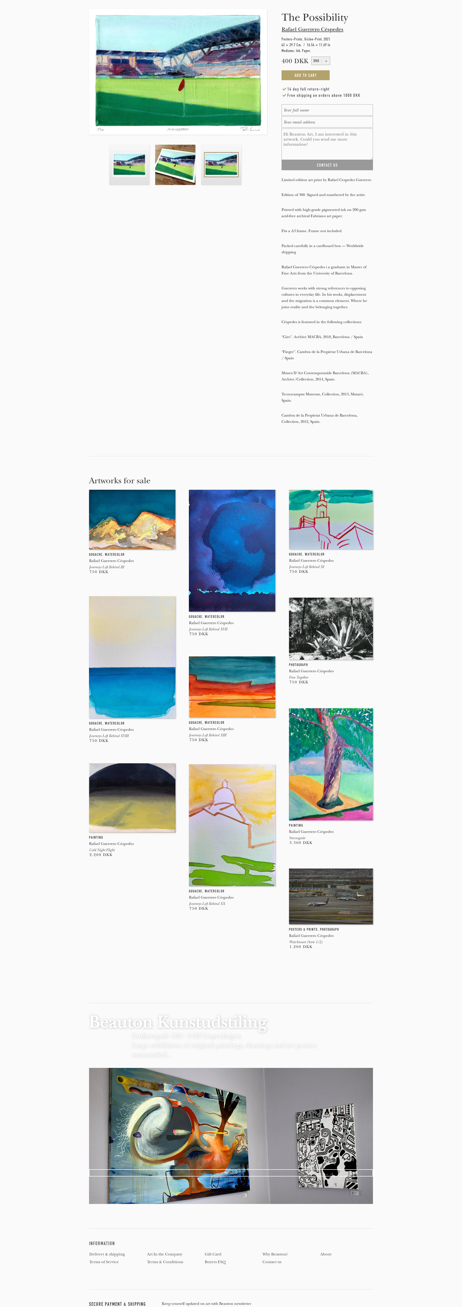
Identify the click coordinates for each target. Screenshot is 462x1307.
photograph (298, 665)
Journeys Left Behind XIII (207, 735)
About (325, 1254)
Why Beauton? (275, 1254)
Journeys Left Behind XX (207, 904)
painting (296, 825)
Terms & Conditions (165, 1262)
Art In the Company (164, 1254)
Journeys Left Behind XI (306, 567)
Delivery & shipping (107, 1254)
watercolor (115, 554)
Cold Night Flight (102, 850)
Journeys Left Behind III (106, 567)
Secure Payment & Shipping (117, 1304)
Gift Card (213, 1254)
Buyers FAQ (215, 1262)
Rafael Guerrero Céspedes (312, 29)
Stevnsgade (297, 838)
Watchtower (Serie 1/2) (305, 942)
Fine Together (298, 677)
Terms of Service (104, 1262)
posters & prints (303, 929)
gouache (96, 554)
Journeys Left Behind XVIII (108, 736)
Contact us (272, 1262)
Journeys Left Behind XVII (208, 629)
